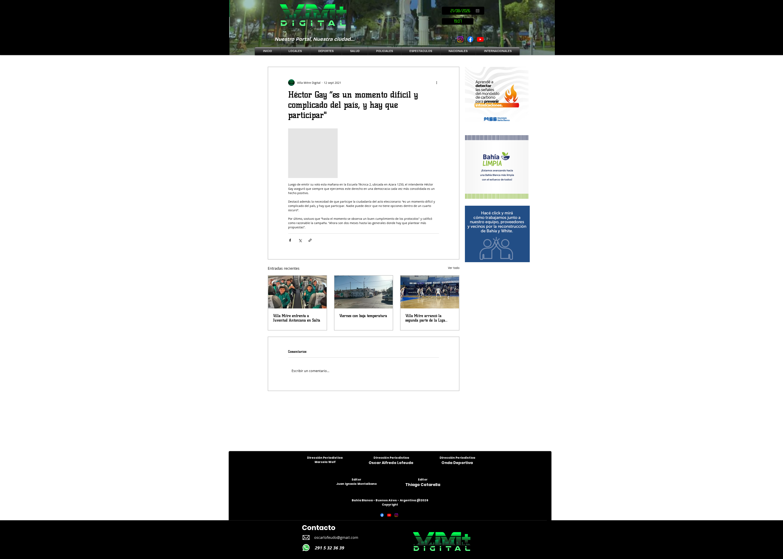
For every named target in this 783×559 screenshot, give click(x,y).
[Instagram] (460, 39)
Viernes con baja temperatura (363, 316)
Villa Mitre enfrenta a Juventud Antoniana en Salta (296, 318)
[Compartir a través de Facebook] (290, 240)
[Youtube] (480, 39)
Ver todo (453, 268)
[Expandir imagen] (313, 153)
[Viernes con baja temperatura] (363, 292)
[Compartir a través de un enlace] (310, 240)
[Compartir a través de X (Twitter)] (300, 240)
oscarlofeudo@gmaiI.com (336, 537)
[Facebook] (470, 39)
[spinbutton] (457, 21)
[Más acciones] (436, 82)
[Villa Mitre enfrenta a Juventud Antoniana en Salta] (297, 292)
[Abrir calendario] (477, 10)
